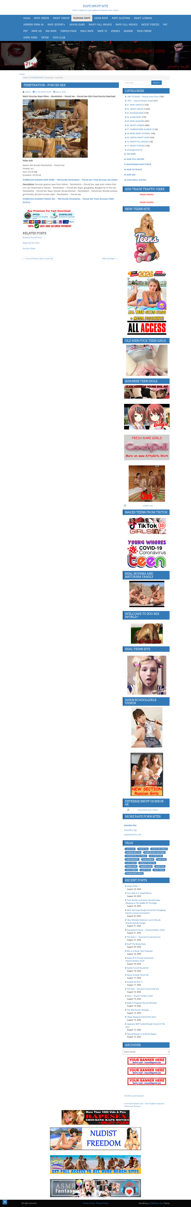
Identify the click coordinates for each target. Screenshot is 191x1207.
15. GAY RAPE (130, 154)
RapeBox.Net (130, 825)
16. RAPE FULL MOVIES (134, 159)
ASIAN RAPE (101, 18)
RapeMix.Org (130, 830)
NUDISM (128, 31)
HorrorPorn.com (133, 852)
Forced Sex (143, 849)
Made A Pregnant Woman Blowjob (142, 1003)
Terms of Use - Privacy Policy (95, 1203)
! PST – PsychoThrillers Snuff (140, 101)
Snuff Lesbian (131, 870)
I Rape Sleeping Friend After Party (141, 1017)
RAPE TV (102, 31)
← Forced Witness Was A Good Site (38, 258)
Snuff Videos (159, 870)
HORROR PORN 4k (33, 24)
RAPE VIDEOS (41, 18)
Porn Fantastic (132, 859)
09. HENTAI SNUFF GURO (138, 137)
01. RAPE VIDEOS (134, 105)
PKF (165, 24)
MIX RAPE (51, 31)
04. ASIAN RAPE (134, 117)
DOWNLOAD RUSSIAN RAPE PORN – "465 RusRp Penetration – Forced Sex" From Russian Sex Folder (70, 180)
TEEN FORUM (144, 31)
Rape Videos (131, 863)
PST (25, 31)
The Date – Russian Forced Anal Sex (143, 989)
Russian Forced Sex (147, 863)
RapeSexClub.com (132, 834)
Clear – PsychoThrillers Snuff (140, 996)
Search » (156, 82)
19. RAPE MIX (129, 175)
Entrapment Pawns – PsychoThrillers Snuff (145, 930)
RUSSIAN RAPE (81, 18)
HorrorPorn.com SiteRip (155, 852)
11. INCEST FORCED (136, 146)
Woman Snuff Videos (134, 873)
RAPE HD (37, 31)
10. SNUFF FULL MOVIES (138, 142)
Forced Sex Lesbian (159, 849)
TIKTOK (45, 37)
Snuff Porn (145, 870)
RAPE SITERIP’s (56, 24)
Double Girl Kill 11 (135, 982)
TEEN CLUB (59, 37)
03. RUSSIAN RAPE (36, 78)
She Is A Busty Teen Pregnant (140, 951)
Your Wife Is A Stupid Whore (139, 893)
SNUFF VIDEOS (61, 18)
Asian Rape (130, 849)
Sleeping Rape (146, 866)
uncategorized (133, 150)
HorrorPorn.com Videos (136, 856)
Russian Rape (29, 248)
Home (26, 18)
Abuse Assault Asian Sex (138, 975)
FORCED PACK (69, 31)
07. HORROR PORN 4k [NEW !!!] (140, 129)
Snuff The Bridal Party (136, 944)
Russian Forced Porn (32, 237)
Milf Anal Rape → (109, 258)
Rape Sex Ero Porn (31, 243)
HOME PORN (30, 37)
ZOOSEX (115, 31)
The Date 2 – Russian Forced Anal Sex (143, 937)
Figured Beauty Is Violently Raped (141, 1034)
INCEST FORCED (150, 24)
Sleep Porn (160, 866)
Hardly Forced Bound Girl (138, 968)
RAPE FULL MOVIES (126, 24)
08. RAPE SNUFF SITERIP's (138, 133)
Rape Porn (161, 859)
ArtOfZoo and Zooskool (134, 1096)
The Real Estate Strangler (138, 1010)
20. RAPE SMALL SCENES (135, 180)
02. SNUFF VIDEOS (135, 109)
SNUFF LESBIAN (143, 18)
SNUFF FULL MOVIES (100, 24)
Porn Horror (148, 859)
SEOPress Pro (156, 1203)
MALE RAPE (87, 31)
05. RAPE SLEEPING (135, 121)
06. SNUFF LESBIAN (135, 125)
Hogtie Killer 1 (133, 886)
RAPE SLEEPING (121, 18)
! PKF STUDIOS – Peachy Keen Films (143, 97)
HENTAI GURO (77, 24)
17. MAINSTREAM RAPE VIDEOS (137, 164)
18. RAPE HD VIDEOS (133, 169)
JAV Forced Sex (156, 856)
